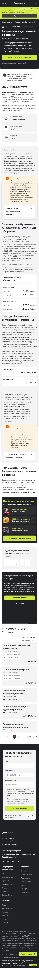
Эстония (8, 651)
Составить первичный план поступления (16, 455)
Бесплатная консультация (19, 57)
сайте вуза (17, 110)
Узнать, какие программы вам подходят (13, 211)
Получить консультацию (19, 538)
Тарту (14, 730)
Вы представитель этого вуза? (14, 63)
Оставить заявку (19, 598)
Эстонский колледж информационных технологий (14, 693)
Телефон (8, 771)
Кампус (4, 325)
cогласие (15, 799)
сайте (15, 256)
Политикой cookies (19, 965)
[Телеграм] (3, 861)
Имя (6, 761)
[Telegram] (28, 816)
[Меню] (35, 3)
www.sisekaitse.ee (28, 27)
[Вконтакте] (12, 861)
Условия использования (11, 957)
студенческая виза (9, 490)
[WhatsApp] (32, 816)
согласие (15, 789)
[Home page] (20, 3)
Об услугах (19, 603)
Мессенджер (10, 780)
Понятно (33, 965)
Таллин (14, 651)
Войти (4, 3)
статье (32, 492)
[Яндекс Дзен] (8, 861)
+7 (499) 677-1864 (9, 845)
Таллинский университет (16, 669)
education (11, 851)
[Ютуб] (17, 861)
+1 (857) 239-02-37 (9, 838)
